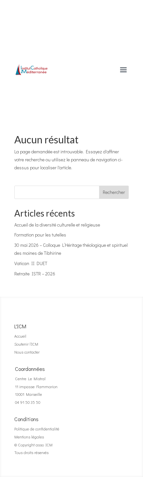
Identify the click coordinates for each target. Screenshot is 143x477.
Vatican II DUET (30, 263)
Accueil (20, 336)
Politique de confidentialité (36, 428)
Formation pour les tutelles (40, 235)
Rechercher (114, 192)
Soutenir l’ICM (26, 344)
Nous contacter (27, 352)
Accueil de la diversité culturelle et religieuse (57, 225)
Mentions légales (29, 436)
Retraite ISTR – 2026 (34, 273)
